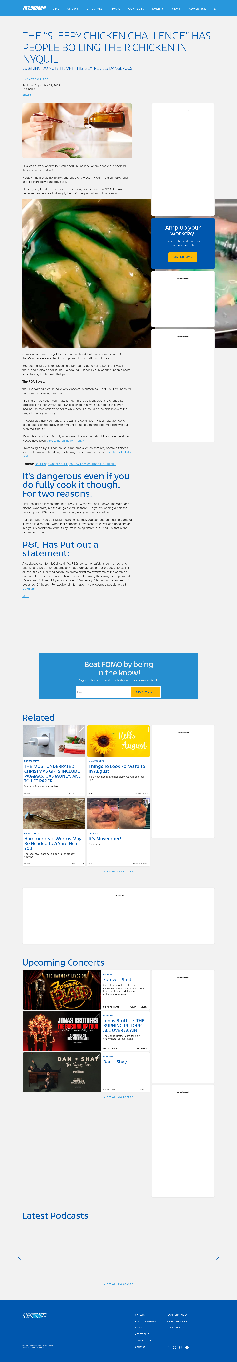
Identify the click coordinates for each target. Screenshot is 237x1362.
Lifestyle (95, 9)
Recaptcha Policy (177, 1315)
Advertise (197, 9)
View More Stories (118, 872)
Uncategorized (35, 79)
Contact (140, 1347)
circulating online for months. (66, 441)
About (138, 1328)
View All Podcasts (118, 1284)
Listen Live (182, 257)
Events (158, 9)
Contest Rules (143, 1341)
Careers (140, 1315)
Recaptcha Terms (177, 1321)
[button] (21, 1257)
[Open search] (214, 8)
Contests (136, 9)
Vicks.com (29, 589)
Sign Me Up (145, 692)
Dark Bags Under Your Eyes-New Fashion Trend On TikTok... (75, 464)
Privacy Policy (175, 1328)
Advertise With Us (145, 1321)
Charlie (30, 89)
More (25, 596)
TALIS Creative (38, 1347)
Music (116, 9)
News (176, 9)
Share (27, 95)
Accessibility (142, 1334)
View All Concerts (118, 1097)
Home (55, 9)
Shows (73, 9)
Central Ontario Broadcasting (41, 1345)
